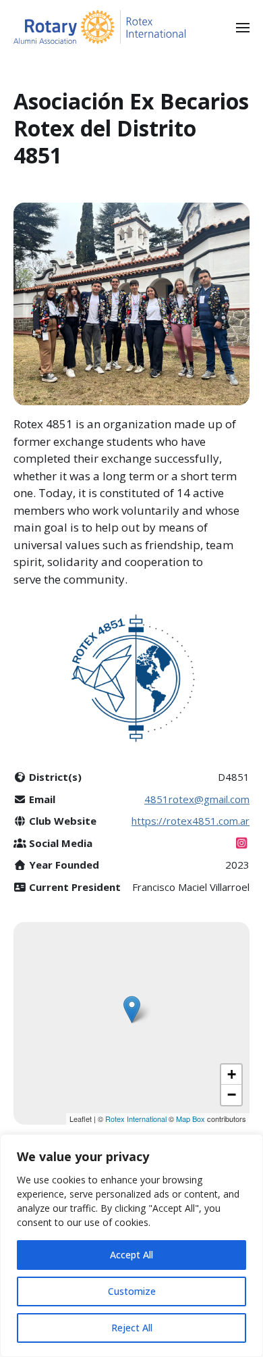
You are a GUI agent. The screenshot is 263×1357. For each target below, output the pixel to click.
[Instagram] (242, 843)
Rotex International (137, 1118)
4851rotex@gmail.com (197, 799)
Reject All (131, 1327)
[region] (131, 1245)
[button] (243, 27)
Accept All (131, 1254)
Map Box (190, 1118)
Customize (132, 1291)
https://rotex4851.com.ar (191, 820)
